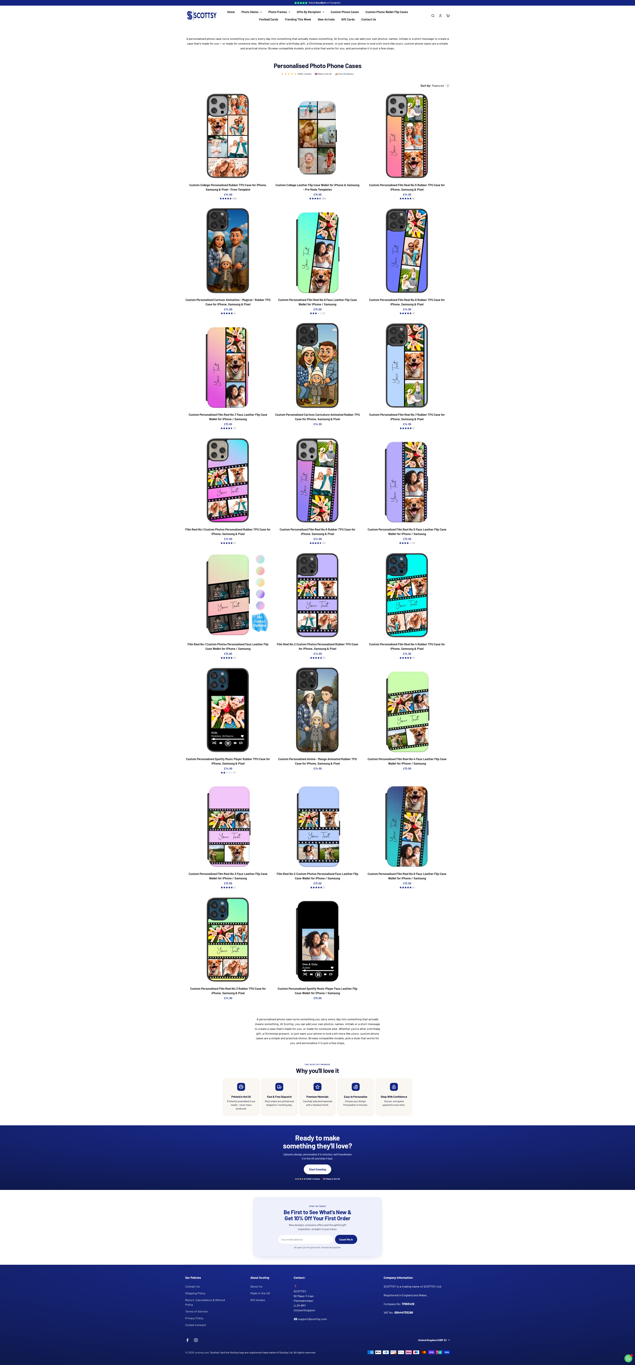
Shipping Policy (195, 1293)
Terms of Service (196, 1311)
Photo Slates (249, 12)
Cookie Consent (195, 1325)
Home (231, 12)
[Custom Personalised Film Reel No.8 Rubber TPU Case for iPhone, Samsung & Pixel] (407, 251)
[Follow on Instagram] (196, 1340)
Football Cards (268, 19)
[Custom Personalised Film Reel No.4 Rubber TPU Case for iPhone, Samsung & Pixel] (407, 595)
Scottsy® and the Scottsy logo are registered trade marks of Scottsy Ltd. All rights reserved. (263, 1352)
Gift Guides (257, 1300)
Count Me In (346, 1239)
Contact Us (368, 19)
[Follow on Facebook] (187, 1340)
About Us (256, 1286)
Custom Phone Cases (345, 12)
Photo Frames (277, 12)
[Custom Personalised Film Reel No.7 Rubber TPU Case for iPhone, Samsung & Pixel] (407, 365)
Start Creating (317, 1169)
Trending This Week (298, 19)
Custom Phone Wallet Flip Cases (386, 12)
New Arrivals (326, 19)
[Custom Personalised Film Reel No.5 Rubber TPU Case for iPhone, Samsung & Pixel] (407, 136)
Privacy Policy (194, 1318)
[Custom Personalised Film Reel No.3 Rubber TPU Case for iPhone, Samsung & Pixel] (228, 939)
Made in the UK (260, 1293)
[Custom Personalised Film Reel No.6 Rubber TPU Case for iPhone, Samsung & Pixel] (317, 480)
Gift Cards (348, 19)
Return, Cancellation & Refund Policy (205, 1302)
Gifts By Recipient (309, 12)
